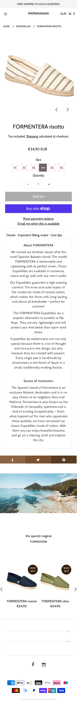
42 (24, 168)
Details (11, 235)
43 (33, 168)
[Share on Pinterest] (64, 460)
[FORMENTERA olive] (55, 580)
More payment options (38, 219)
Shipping (32, 136)
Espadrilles (23, 26)
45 (52, 168)
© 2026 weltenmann (29, 699)
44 (43, 168)
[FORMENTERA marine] (22, 580)
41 (15, 168)
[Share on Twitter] (38, 460)
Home (6, 26)
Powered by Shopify (48, 699)
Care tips (56, 235)
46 (61, 168)
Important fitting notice (33, 235)
